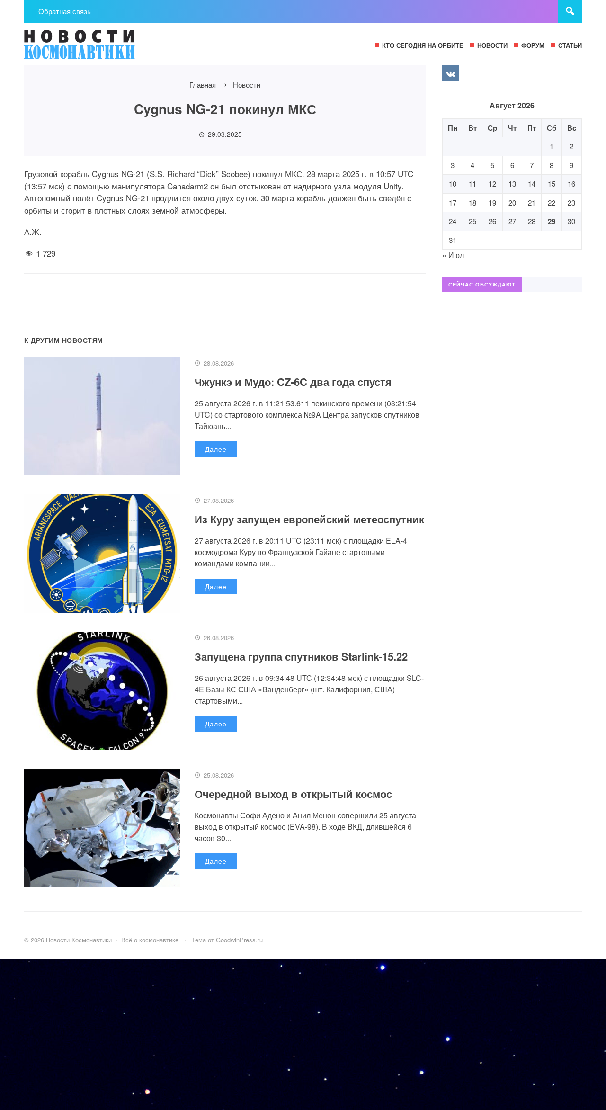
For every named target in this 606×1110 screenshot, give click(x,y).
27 (512, 221)
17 (452, 202)
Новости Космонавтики (95, 49)
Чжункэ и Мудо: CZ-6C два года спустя (293, 381)
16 (571, 183)
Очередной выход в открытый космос (293, 793)
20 (512, 202)
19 (492, 202)
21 (531, 202)
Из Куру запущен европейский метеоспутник (309, 519)
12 (492, 183)
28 (531, 221)
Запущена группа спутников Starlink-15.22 (301, 656)
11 (472, 183)
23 (571, 202)
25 (472, 221)
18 (472, 202)
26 (492, 221)
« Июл (453, 255)
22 (551, 202)
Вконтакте (450, 73)
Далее (216, 449)
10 (452, 183)
